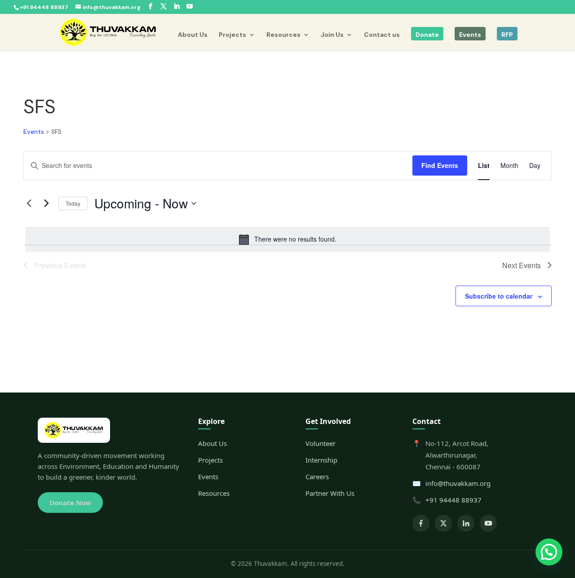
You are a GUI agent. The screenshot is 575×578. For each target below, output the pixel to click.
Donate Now (70, 502)
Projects (232, 35)
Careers (317, 476)
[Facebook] (420, 523)
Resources (283, 35)
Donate (427, 35)
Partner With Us (329, 493)
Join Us (332, 35)
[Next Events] (46, 203)
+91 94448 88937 (453, 499)
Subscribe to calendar (498, 295)
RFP (507, 35)
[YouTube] (488, 523)
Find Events (439, 165)
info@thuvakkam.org (458, 483)
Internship (321, 459)
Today (73, 203)
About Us (193, 35)
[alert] (287, 239)
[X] (443, 523)
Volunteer (320, 443)
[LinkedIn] (465, 523)
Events (470, 35)
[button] (548, 551)
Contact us (382, 35)
